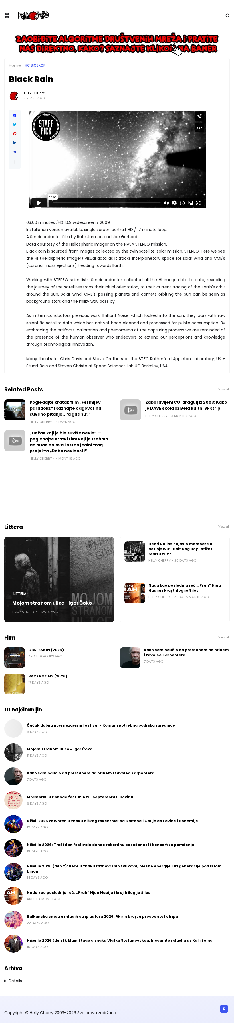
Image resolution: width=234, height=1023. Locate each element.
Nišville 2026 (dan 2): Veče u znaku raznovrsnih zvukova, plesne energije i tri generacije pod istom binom (124, 869)
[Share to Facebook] (14, 115)
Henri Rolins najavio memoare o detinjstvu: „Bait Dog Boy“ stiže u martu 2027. (181, 548)
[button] (14, 162)
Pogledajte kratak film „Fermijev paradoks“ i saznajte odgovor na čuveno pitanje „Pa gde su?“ (65, 408)
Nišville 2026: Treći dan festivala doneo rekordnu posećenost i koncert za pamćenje (110, 844)
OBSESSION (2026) (46, 649)
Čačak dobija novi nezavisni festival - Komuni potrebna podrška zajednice (101, 725)
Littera (19, 593)
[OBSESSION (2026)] (14, 657)
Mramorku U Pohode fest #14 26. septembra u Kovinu (80, 797)
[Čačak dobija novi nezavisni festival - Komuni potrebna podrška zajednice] (13, 728)
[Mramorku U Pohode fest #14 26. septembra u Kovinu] (13, 800)
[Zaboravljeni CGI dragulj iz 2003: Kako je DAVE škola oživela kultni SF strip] (130, 409)
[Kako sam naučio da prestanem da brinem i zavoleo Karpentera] (130, 657)
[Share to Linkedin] (14, 143)
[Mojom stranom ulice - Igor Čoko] (59, 579)
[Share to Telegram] (14, 152)
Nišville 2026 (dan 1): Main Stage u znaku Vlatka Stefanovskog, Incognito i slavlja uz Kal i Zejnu (120, 940)
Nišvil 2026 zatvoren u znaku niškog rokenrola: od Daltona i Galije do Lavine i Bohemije (112, 820)
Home (15, 65)
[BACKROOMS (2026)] (14, 684)
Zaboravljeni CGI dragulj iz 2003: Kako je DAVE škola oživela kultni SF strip (186, 405)
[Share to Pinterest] (14, 133)
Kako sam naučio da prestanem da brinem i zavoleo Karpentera (186, 652)
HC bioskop (35, 65)
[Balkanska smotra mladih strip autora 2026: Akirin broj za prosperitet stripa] (13, 920)
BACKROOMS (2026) (47, 676)
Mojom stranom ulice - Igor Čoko (52, 603)
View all (224, 389)
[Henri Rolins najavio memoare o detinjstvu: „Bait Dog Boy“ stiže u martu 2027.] (134, 551)
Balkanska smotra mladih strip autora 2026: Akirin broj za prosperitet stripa (102, 916)
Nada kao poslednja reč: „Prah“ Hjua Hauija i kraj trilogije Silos (184, 588)
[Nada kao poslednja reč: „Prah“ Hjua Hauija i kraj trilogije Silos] (134, 593)
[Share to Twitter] (14, 124)
